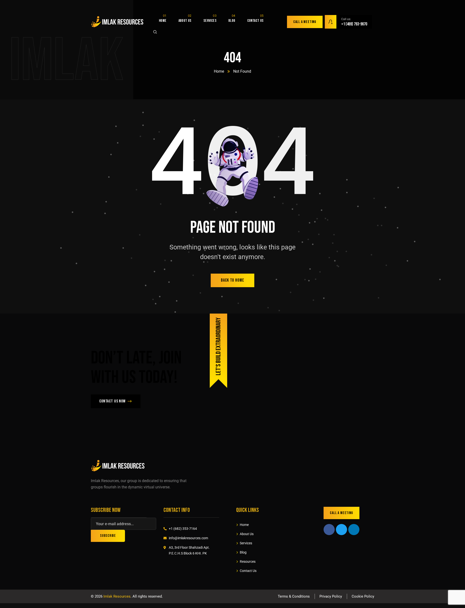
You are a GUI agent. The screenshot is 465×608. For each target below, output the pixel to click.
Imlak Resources (117, 596)
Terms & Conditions (294, 596)
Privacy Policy (330, 596)
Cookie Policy (363, 596)
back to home (232, 280)
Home (219, 71)
